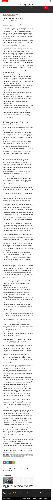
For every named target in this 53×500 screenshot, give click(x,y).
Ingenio (41, 7)
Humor (35, 7)
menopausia (30, 455)
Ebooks (5, 10)
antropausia (13, 454)
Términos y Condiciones (37, 498)
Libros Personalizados (44, 492)
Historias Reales (15, 7)
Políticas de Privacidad (25, 498)
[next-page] (33, 475)
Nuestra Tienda (23, 492)
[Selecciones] (26, 4)
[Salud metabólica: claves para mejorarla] (18, 480)
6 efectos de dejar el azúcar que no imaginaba (7, 486)
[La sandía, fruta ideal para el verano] (29, 480)
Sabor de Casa (36, 492)
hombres (14, 455)
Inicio (4, 14)
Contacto (45, 498)
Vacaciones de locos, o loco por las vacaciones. (9, 469)
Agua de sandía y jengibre (27, 468)
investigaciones (21, 455)
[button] (49, 9)
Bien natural (29, 492)
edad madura (7, 455)
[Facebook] (48, 1)
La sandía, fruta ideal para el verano (28, 486)
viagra (21, 456)
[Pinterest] (10, 462)
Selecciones (6, 7)
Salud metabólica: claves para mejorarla (18, 486)
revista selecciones (9, 456)
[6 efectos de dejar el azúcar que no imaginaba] (8, 480)
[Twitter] (7, 462)
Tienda (46, 7)
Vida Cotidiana (24, 7)
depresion (30, 454)
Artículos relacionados (8, 475)
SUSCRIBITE (5, 1)
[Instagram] (50, 1)
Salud (30, 7)
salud (16, 456)
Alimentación (11, 14)
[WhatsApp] (13, 462)
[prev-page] (30, 475)
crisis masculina (22, 454)
